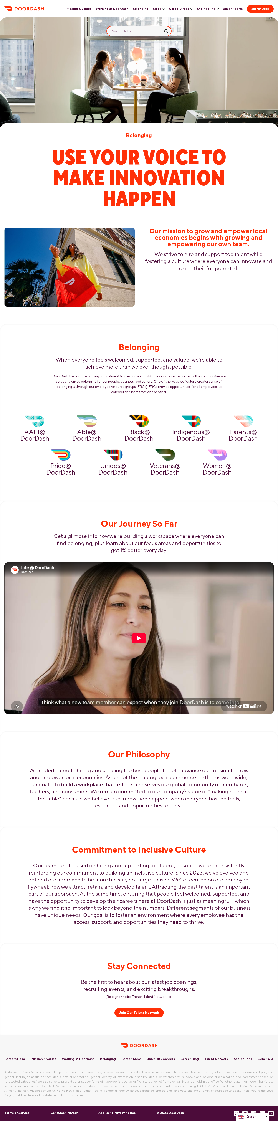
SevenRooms (233, 8)
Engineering (206, 8)
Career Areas (179, 8)
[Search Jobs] (166, 31)
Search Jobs (260, 8)
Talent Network (216, 1059)
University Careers (161, 1059)
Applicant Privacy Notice (117, 1112)
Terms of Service (17, 1112)
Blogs (157, 8)
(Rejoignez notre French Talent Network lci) (139, 997)
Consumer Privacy (64, 1112)
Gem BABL (266, 1059)
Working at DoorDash (112, 8)
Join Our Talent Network (139, 1012)
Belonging (140, 8)
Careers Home (15, 1059)
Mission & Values (79, 8)
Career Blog (189, 1059)
